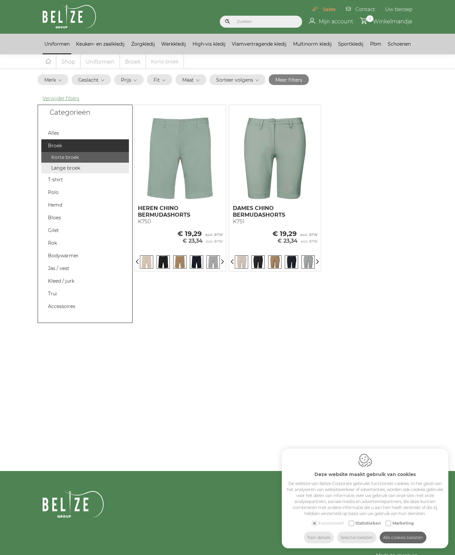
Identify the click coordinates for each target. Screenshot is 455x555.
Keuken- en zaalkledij (100, 44)
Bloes (54, 218)
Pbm (375, 44)
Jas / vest (58, 268)
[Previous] (137, 262)
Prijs (126, 80)
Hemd (55, 205)
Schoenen (399, 44)
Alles (53, 133)
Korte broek (65, 157)
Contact (365, 9)
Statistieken (368, 523)
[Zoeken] (227, 21)
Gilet (53, 230)
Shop (68, 62)
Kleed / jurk (61, 281)
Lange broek (65, 168)
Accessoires (61, 306)
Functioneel (331, 523)
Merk (50, 80)
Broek (133, 62)
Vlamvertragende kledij (259, 44)
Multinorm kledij (312, 44)
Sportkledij (350, 44)
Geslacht (88, 80)
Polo (53, 192)
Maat (188, 80)
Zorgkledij (143, 44)
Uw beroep (398, 9)
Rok (52, 243)
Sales (329, 9)
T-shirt (55, 180)
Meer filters (288, 80)
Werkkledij (173, 44)
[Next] (222, 262)
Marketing (403, 523)
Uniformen (57, 44)
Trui (52, 294)
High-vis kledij (209, 44)
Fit (157, 80)
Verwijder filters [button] (61, 98)
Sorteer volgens (234, 80)
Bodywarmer (63, 256)
